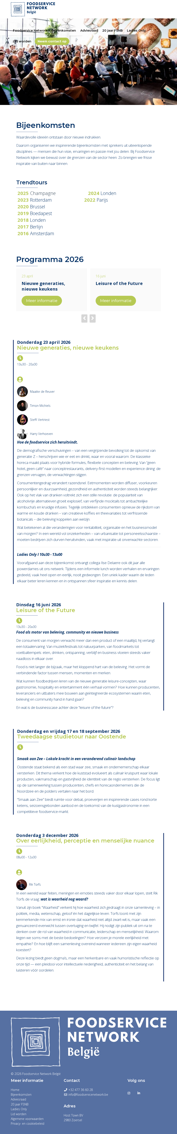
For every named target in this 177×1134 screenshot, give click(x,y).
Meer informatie (41, 300)
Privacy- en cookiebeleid (27, 1123)
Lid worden (22, 41)
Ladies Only (136, 30)
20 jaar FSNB (112, 30)
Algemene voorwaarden (27, 1119)
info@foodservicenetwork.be (88, 1094)
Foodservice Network (30, 30)
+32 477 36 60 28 (80, 1090)
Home (15, 1090)
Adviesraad (89, 30)
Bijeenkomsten (64, 30)
